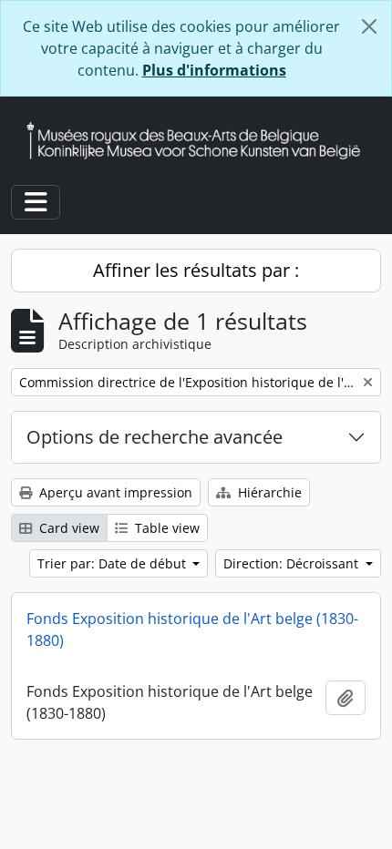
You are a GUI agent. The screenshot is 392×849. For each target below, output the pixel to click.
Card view (67, 528)
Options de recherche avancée (154, 436)
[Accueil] (200, 141)
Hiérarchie (268, 492)
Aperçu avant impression (114, 492)
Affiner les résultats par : (196, 270)
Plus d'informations (214, 70)
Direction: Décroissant (292, 563)
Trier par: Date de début (113, 563)
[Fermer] (369, 26)
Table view (165, 528)
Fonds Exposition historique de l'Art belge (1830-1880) (192, 629)
